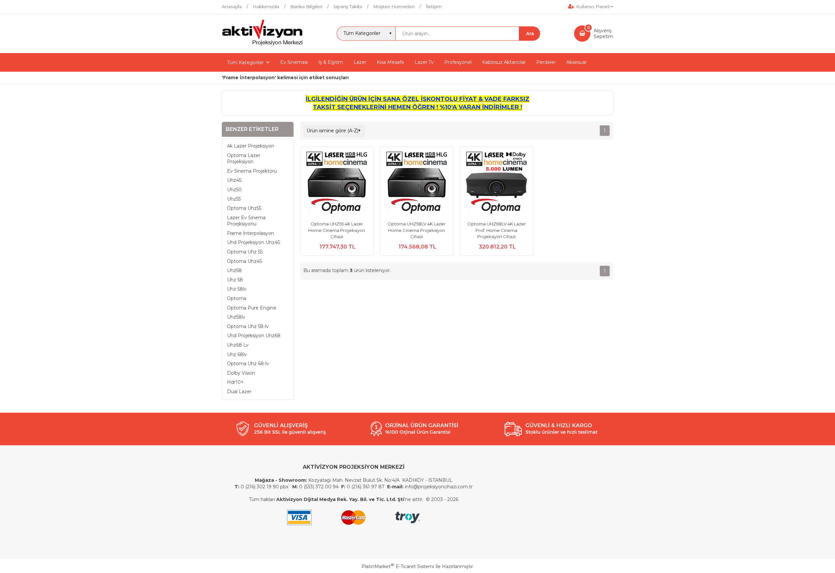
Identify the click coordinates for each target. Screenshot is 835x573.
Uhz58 (234, 270)
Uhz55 (234, 199)
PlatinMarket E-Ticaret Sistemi (397, 566)
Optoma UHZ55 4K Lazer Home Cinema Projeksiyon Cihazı (336, 230)
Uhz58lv (236, 317)
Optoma (236, 298)
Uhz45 (234, 180)
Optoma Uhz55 (244, 208)
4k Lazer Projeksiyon (250, 146)
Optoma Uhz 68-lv (248, 363)
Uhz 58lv (237, 289)
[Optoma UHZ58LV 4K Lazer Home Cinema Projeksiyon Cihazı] (416, 183)
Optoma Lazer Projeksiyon (243, 158)
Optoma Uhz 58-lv (248, 326)
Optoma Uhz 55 (245, 252)
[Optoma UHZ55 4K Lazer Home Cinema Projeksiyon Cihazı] (336, 183)
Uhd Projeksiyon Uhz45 (253, 242)
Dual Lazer (239, 391)
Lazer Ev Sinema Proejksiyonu (246, 221)
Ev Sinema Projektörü (252, 171)
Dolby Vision (241, 373)
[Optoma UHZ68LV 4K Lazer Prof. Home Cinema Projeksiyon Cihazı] (496, 183)
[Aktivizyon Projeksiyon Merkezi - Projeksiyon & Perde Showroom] (262, 44)
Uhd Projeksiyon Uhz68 (254, 335)
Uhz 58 (235, 280)
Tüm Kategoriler (245, 62)
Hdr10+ (235, 382)
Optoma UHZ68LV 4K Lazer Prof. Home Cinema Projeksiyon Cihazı (496, 230)
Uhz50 (234, 190)
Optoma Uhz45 (244, 261)
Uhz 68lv (237, 354)
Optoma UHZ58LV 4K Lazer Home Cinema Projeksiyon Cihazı (416, 230)
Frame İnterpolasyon (250, 233)
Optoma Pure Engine (251, 308)
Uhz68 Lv (238, 345)
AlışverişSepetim (603, 33)
